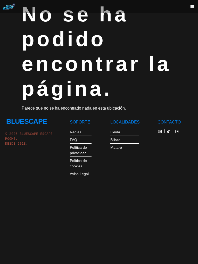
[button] (192, 6)
